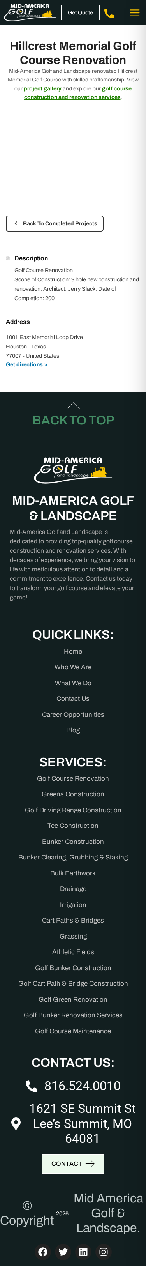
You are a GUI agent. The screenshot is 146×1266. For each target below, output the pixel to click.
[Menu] (134, 13)
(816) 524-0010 (110, 12)
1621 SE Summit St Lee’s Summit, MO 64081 (82, 1123)
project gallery (43, 89)
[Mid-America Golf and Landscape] (30, 12)
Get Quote (80, 13)
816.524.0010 (82, 1086)
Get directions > (26, 365)
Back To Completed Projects (60, 223)
